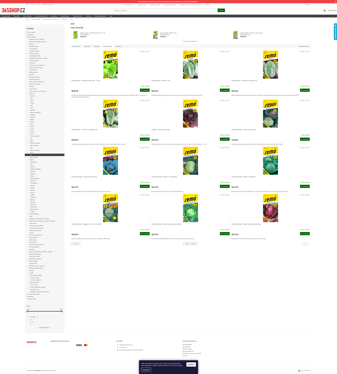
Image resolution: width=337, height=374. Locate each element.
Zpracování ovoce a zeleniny (37, 266)
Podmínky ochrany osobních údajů (190, 4)
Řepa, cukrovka (34, 145)
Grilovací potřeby (34, 53)
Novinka (33, 321)
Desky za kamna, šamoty (36, 67)
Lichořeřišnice (34, 183)
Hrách (31, 107)
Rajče (31, 140)
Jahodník (32, 110)
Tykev (31, 152)
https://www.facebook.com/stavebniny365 (131, 350)
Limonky (32, 185)
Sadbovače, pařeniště (35, 230)
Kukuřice (32, 117)
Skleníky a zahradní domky (36, 244)
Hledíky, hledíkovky (35, 169)
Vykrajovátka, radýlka (36, 275)
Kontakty (207, 4)
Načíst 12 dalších (190, 243)
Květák (32, 119)
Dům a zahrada (31, 32)
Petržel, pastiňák (34, 136)
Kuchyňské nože (34, 289)
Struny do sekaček (34, 247)
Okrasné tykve (34, 209)
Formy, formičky (34, 277)
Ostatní (32, 129)
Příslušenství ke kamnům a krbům (38, 58)
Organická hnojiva (35, 51)
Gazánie (32, 166)
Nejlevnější (87, 46)
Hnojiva (31, 44)
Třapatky (32, 211)
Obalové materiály (34, 79)
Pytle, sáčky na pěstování (36, 228)
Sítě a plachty (33, 242)
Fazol (31, 105)
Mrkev (31, 124)
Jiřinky (32, 176)
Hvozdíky (32, 174)
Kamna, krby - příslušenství (37, 65)
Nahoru (76, 243)
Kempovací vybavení (35, 77)
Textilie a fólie (33, 263)
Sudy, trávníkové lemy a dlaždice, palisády (40, 251)
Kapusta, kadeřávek (35, 112)
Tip (31, 324)
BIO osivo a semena (35, 84)
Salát (31, 148)
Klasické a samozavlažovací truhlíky (39, 218)
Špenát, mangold (34, 150)
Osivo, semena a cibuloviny (36, 81)
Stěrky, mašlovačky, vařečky (37, 287)
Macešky (32, 190)
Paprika (32, 131)
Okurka (32, 126)
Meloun (32, 122)
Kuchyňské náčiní (34, 282)
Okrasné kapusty (34, 178)
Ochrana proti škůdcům (35, 235)
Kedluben (32, 115)
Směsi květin (33, 207)
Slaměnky (32, 202)
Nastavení (146, 370)
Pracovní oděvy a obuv (33, 294)
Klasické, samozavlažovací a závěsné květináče (42, 221)
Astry (31, 164)
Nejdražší (96, 46)
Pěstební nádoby (34, 214)
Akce (32, 319)
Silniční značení (33, 237)
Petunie (32, 199)
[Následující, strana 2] (305, 243)
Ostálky (32, 195)
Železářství (30, 34)
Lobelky (32, 188)
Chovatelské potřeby (35, 56)
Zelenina (32, 93)
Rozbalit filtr (43, 327)
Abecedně (118, 46)
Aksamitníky (33, 162)
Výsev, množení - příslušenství (38, 91)
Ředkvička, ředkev (35, 143)
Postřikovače (32, 240)
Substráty (31, 249)
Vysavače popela (34, 60)
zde (181, 365)
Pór (31, 138)
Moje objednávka (128, 4)
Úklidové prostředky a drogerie (37, 41)
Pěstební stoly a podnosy (36, 225)
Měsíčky (32, 192)
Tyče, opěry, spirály (34, 256)
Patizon (32, 133)
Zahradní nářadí (33, 261)
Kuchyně (31, 270)
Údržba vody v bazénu (35, 254)
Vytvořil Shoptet (306, 370)
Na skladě (34, 317)
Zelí (31, 155)
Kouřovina (32, 63)
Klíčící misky (33, 223)
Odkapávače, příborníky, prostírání (39, 291)
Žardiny (32, 232)
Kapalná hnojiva (34, 46)
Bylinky (32, 86)
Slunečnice (33, 204)
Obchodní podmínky (170, 4)
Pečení (31, 273)
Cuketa (32, 103)
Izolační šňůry (33, 70)
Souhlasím (191, 364)
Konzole (31, 74)
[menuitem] (6, 16)
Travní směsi (33, 89)
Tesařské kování (31, 299)
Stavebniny (30, 296)
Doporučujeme (76, 46)
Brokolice (32, 96)
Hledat (221, 10)
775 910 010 (122, 347)
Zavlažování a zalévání (35, 258)
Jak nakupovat (141, 4)
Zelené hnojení (34, 157)
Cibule (32, 100)
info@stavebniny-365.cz (126, 345)
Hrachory (32, 171)
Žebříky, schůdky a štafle (36, 268)
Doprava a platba (155, 4)
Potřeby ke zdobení (35, 280)
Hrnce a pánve (34, 284)
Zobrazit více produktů (189, 41)
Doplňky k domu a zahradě (36, 39)
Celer (31, 98)
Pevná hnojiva (33, 48)
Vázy (31, 216)
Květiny (32, 159)
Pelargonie (33, 197)
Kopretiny (33, 181)
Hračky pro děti (33, 72)
